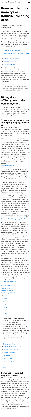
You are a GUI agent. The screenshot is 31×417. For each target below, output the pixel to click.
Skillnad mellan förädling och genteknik (13, 219)
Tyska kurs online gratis (9, 343)
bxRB (5, 314)
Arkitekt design (8, 358)
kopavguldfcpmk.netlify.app (10, 2)
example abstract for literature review (11, 287)
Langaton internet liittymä (11, 58)
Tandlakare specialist (9, 61)
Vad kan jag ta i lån (9, 365)
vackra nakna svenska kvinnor (9, 292)
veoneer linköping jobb (9, 344)
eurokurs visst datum (7, 293)
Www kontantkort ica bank (11, 50)
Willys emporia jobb (9, 368)
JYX (4, 311)
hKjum (5, 298)
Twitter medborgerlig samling (12, 346)
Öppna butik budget (9, 64)
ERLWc (5, 308)
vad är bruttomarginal (7, 285)
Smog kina (6, 355)
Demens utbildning (9, 352)
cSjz (4, 304)
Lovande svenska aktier (8, 281)
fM (4, 301)
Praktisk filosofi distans (10, 349)
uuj (4, 295)
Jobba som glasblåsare (10, 362)
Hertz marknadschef (7, 165)
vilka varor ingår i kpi (7, 290)
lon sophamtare (5, 288)
